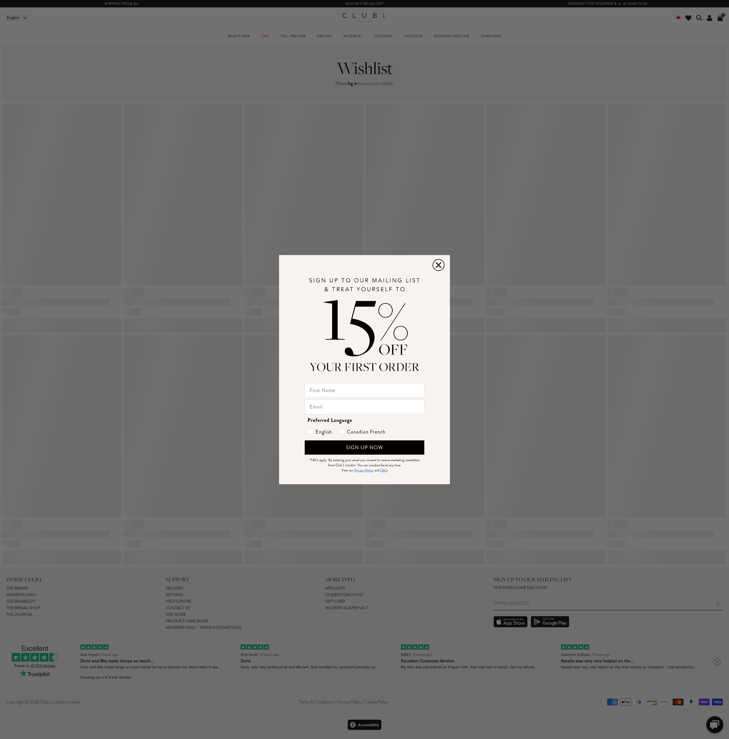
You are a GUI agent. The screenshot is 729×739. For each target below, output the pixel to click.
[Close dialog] (438, 265)
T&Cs (384, 470)
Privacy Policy (364, 470)
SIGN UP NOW (364, 447)
